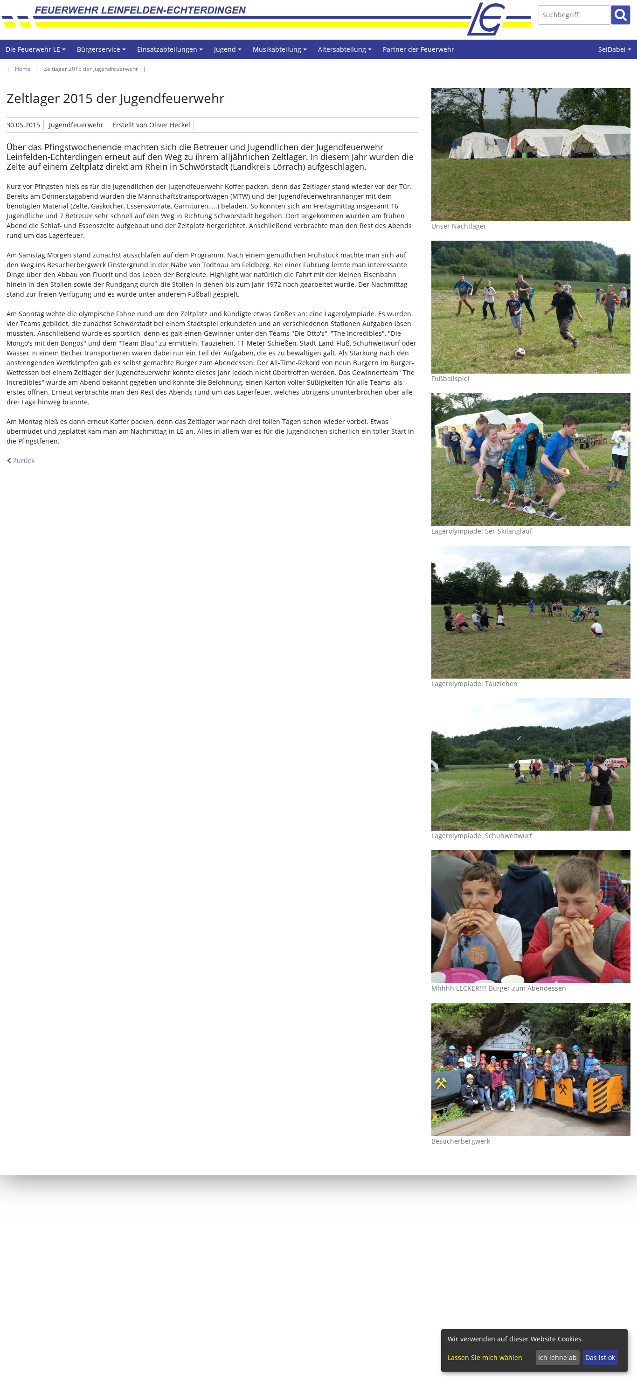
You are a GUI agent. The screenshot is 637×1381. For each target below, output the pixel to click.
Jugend (229, 52)
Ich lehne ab (557, 1357)
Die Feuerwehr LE (37, 52)
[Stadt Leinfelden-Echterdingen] (495, 18)
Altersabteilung (346, 52)
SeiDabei (616, 52)
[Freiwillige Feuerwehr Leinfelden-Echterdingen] (257, 18)
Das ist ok (600, 1357)
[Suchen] (620, 15)
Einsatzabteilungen (171, 52)
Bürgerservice (103, 52)
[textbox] (574, 15)
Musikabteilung (281, 52)
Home (23, 69)
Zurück (23, 460)
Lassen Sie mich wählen (485, 1357)
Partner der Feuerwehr (418, 49)
